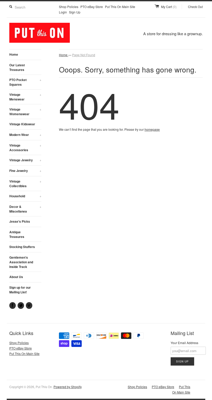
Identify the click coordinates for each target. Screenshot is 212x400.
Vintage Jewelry (25, 160)
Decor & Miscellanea (25, 209)
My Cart (169, 6)
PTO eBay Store (91, 6)
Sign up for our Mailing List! (20, 289)
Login (63, 12)
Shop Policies (68, 6)
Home (13, 54)
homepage (152, 129)
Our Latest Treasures (17, 67)
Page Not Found (83, 55)
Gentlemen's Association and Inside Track (21, 262)
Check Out (195, 6)
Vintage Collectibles (25, 183)
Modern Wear (25, 134)
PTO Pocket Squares (25, 82)
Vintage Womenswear (25, 111)
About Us (16, 276)
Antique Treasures (16, 234)
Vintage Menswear (25, 96)
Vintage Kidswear (22, 124)
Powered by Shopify (67, 386)
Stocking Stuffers (22, 246)
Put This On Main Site (120, 6)
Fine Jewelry (25, 170)
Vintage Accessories (25, 147)
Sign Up (74, 12)
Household (25, 196)
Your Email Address (184, 342)
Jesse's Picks (19, 221)
